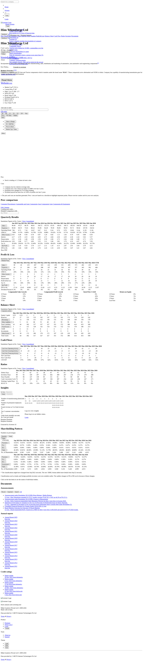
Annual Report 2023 (11, 525)
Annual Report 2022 (11, 528)
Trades (3, 438)
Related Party (5, 260)
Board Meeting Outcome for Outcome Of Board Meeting (41, 509)
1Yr (10, 113)
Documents (74, 36)
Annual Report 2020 (11, 535)
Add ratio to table (6, 108)
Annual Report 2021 (11, 532)
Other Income (6, 234)
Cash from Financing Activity (10, 353)
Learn (6, 626)
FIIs (3, 445)
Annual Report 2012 (11, 563)
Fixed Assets (6, 326)
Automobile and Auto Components (27, 204)
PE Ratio (8, 115)
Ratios (63, 36)
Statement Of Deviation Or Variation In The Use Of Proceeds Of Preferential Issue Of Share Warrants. (38, 503)
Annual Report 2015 (11, 553)
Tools (6, 15)
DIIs (3, 447)
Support (7, 637)
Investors (68, 36)
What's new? (9, 625)
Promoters (5, 443)
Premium (7, 623)
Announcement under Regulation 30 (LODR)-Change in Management (35, 500)
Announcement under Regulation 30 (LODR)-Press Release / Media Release (36, 496)
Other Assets (6, 333)
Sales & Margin (10, 121)
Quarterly (9, 394)
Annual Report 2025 (11, 518)
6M (6, 113)
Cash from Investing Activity (10, 351)
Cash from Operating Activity (10, 348)
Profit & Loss (40, 36)
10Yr (22, 113)
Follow (3, 54)
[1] (98, 63)
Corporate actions (6, 311)
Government (6, 464)
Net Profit (5, 245)
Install (7, 628)
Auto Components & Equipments (59, 204)
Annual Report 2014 (11, 556)
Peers (28, 36)
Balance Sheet (49, 36)
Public (4, 450)
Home (6, 7)
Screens (7, 10)
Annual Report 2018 (11, 542)
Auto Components (43, 204)
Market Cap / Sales (11, 129)
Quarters (33, 36)
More (3, 117)
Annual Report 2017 (11, 546)
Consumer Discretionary (8, 204)
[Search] (5, 12)
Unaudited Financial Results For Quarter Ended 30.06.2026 (25, 506)
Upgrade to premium (19, 67)
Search (17, 492)
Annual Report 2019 (11, 539)
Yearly (3, 394)
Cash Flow (57, 36)
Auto (6, 647)
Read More (7, 80)
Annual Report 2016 (11, 549)
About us (7, 635)
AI (9, 34)
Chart (19, 36)
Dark (6, 645)
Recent (4, 492)
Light (6, 643)
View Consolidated (28, 221)
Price (3, 115)
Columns (5, 207)
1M (2, 113)
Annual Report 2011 (11, 567)
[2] (16, 70)
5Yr (18, 113)
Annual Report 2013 (11, 560)
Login (6, 19)
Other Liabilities (7, 322)
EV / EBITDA (10, 124)
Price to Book (10, 126)
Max (26, 113)
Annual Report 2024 (11, 521)
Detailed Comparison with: (9, 211)
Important (10, 492)
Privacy (9, 616)
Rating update (14, 576)
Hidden (15, 115)
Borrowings (5, 319)
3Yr (14, 113)
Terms (3, 616)
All (21, 492)
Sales (4, 225)
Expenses (5, 228)
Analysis (23, 36)
